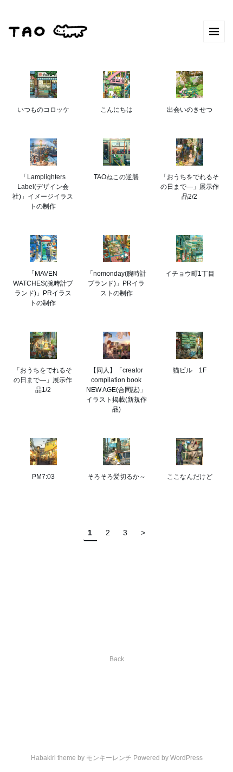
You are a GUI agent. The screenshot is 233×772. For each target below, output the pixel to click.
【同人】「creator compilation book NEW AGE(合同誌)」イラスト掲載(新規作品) (116, 389)
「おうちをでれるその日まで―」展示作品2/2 (189, 186)
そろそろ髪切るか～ (116, 476)
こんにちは (116, 109)
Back (116, 659)
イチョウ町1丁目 (190, 273)
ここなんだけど (189, 476)
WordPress (186, 758)
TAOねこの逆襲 (116, 177)
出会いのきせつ (189, 109)
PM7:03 (43, 476)
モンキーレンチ (109, 758)
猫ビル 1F (189, 370)
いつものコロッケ (43, 109)
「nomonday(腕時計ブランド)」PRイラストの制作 (116, 283)
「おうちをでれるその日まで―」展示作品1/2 (43, 380)
